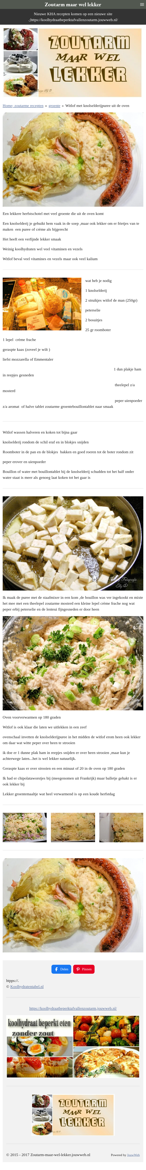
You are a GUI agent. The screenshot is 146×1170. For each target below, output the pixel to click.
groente (54, 105)
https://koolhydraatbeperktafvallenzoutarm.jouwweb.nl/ (73, 1008)
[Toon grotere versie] (121, 827)
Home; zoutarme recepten (23, 105)
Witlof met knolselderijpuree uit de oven (97, 105)
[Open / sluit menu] (142, 4)
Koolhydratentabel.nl (27, 986)
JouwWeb (133, 1155)
